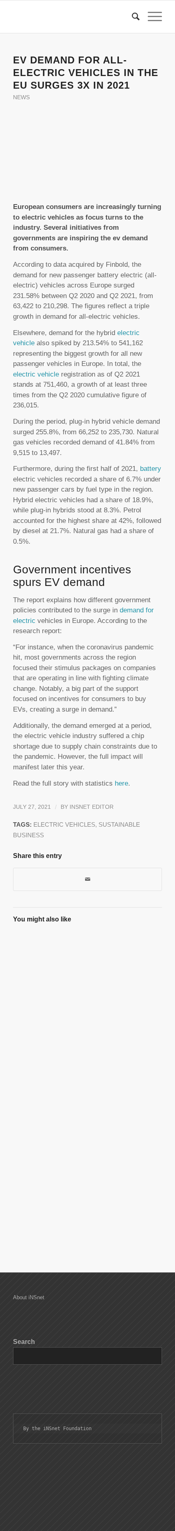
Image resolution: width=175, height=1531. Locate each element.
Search (24, 1341)
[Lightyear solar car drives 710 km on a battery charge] (124, 1041)
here (120, 783)
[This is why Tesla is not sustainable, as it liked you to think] (49, 1187)
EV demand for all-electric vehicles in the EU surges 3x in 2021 (85, 72)
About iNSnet (28, 1297)
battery (150, 469)
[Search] (132, 16)
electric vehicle (36, 374)
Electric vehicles (64, 824)
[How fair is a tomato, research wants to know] (49, 967)
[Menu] (151, 16)
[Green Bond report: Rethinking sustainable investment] (124, 967)
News (21, 97)
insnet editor (92, 807)
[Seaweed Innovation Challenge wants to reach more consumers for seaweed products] (49, 1113)
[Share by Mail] (87, 879)
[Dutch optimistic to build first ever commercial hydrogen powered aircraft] (49, 1041)
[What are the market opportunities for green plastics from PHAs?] (124, 1187)
